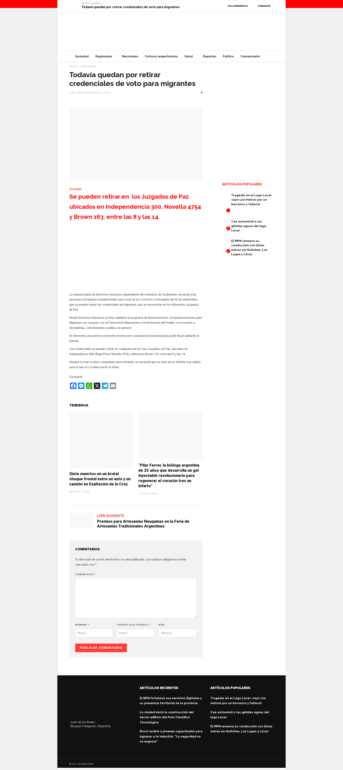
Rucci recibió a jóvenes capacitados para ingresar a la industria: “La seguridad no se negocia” (171, 736)
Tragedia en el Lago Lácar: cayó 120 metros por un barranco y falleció (251, 199)
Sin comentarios (237, 6)
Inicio (73, 66)
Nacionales (130, 56)
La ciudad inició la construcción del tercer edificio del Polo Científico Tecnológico (167, 717)
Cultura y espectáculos (161, 56)
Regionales (103, 56)
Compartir (264, 6)
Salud (188, 56)
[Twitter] (82, 736)
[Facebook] (73, 736)
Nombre (82, 625)
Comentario (85, 574)
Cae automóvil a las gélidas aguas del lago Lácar (248, 226)
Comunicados (250, 56)
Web (161, 625)
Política (228, 56)
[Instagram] (99, 736)
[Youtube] (90, 736)
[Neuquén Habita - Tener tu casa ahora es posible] (242, 171)
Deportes (209, 56)
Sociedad (82, 56)
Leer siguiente (110, 516)
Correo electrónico (134, 625)
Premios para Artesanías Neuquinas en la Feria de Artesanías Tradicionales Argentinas (143, 523)
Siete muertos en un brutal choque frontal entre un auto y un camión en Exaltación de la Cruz (100, 478)
